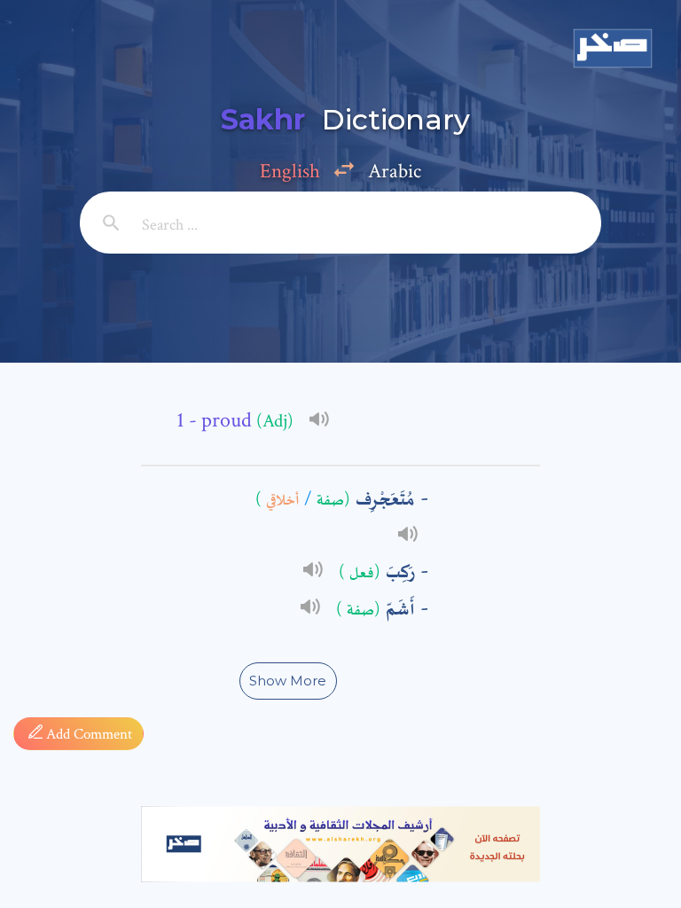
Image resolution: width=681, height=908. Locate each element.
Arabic (394, 171)
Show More (287, 680)
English (290, 171)
